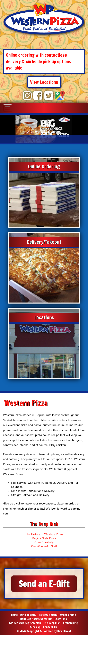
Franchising (70, 623)
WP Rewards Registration (25, 623)
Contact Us (50, 627)
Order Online (68, 615)
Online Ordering (44, 166)
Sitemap (35, 627)
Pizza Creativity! (44, 542)
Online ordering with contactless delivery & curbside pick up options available (38, 61)
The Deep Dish (52, 623)
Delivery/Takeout (44, 241)
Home (14, 615)
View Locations (44, 82)
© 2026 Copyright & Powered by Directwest (44, 631)
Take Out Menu (48, 615)
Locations (44, 317)
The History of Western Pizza (44, 534)
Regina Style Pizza (44, 538)
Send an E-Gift (44, 584)
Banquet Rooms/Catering (36, 619)
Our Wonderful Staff (44, 546)
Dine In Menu (28, 615)
